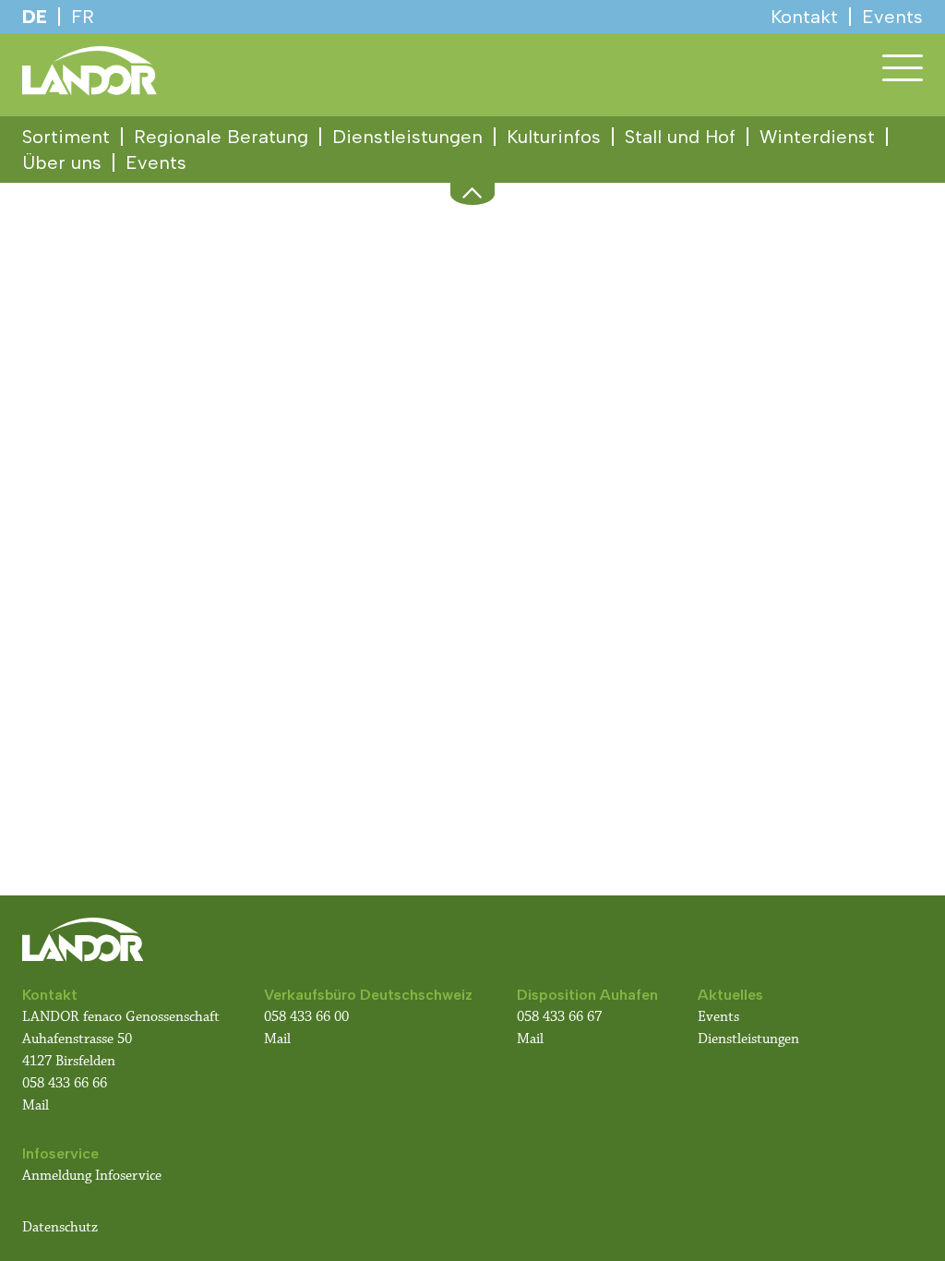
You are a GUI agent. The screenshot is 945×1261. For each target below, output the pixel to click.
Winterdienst (817, 137)
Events (156, 162)
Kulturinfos (554, 137)
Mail (35, 1105)
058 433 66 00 (308, 1017)
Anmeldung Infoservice (91, 1175)
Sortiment (66, 137)
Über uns (62, 162)
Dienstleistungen (407, 137)
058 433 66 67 (559, 1017)
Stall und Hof (680, 137)
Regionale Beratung (221, 137)
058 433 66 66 (64, 1083)
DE (34, 17)
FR (82, 17)
